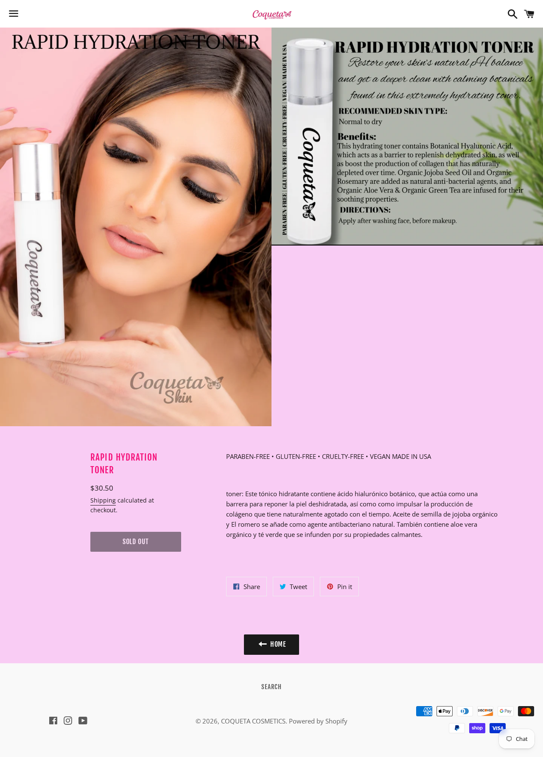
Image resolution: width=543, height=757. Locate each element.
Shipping (103, 500)
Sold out (136, 541)
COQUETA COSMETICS (253, 721)
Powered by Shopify (318, 721)
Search (271, 687)
